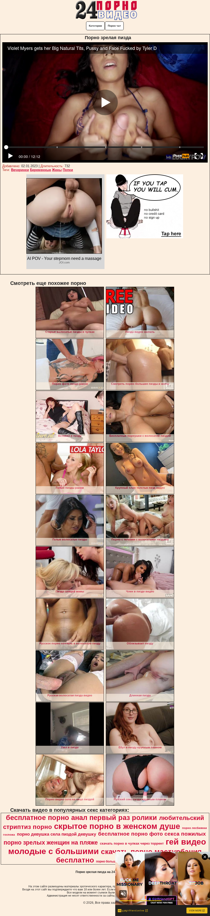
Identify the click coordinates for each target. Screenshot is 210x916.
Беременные (40, 170)
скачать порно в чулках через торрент (132, 843)
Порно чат (114, 25)
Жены (57, 170)
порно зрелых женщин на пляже (51, 842)
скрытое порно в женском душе (117, 826)
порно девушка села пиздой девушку (56, 834)
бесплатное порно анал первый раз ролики (81, 818)
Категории (95, 25)
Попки (68, 170)
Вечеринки (20, 170)
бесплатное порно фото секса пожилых (152, 834)
